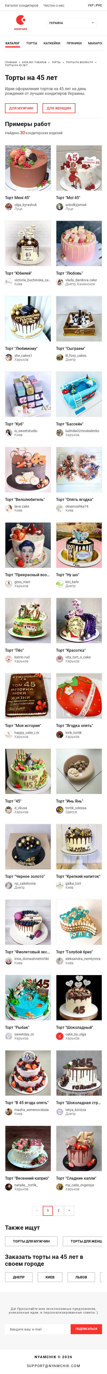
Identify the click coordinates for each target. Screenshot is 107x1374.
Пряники (74, 43)
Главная (11, 62)
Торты (31, 43)
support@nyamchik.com (53, 1366)
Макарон (96, 43)
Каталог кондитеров (21, 5)
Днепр (19, 1277)
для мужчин (21, 108)
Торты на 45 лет (16, 65)
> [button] (69, 1210)
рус (99, 5)
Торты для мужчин (31, 1241)
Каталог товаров (34, 62)
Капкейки (52, 43)
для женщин (59, 108)
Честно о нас (53, 5)
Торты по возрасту (79, 62)
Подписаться (86, 1329)
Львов (81, 1277)
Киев (50, 1277)
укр (91, 5)
